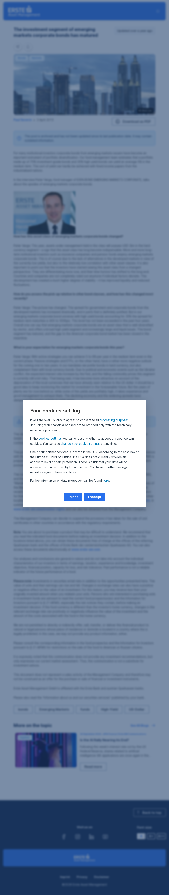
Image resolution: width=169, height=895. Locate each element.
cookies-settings (50, 438)
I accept (94, 497)
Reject (73, 497)
